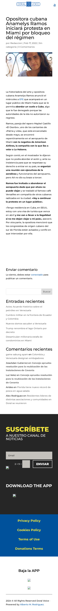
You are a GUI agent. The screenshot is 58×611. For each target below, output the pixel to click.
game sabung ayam (17, 354)
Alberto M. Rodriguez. (32, 604)
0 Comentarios (26, 46)
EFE (21, 99)
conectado (37, 274)
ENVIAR (42, 464)
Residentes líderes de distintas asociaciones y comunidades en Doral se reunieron (29, 399)
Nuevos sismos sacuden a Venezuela (26, 323)
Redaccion (16, 43)
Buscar (47, 291)
